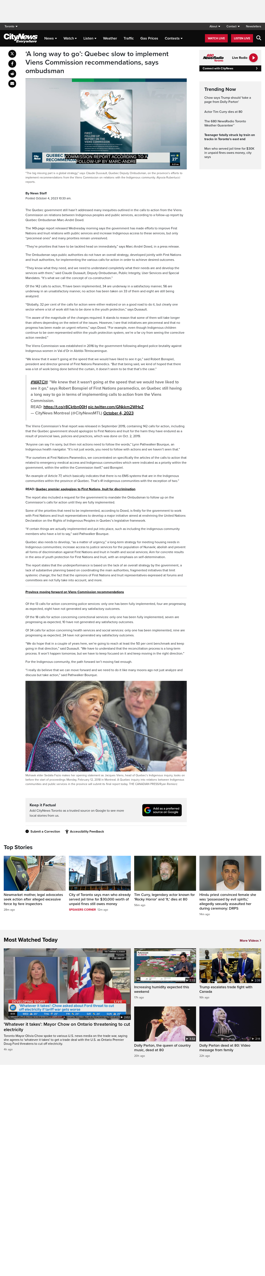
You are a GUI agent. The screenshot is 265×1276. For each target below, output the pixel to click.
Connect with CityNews (218, 68)
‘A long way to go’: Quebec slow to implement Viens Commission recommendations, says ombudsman (97, 62)
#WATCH (39, 382)
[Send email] (12, 84)
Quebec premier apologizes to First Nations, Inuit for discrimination (85, 489)
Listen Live (242, 38)
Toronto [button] (9, 26)
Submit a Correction (45, 831)
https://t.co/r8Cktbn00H (65, 406)
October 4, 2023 (118, 413)
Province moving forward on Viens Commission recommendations (74, 592)
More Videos (249, 941)
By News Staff (36, 193)
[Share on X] (12, 54)
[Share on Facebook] (12, 64)
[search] (258, 38)
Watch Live (216, 38)
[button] (214, 26)
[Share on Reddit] (12, 74)
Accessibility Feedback (87, 831)
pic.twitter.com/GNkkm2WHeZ (116, 406)
